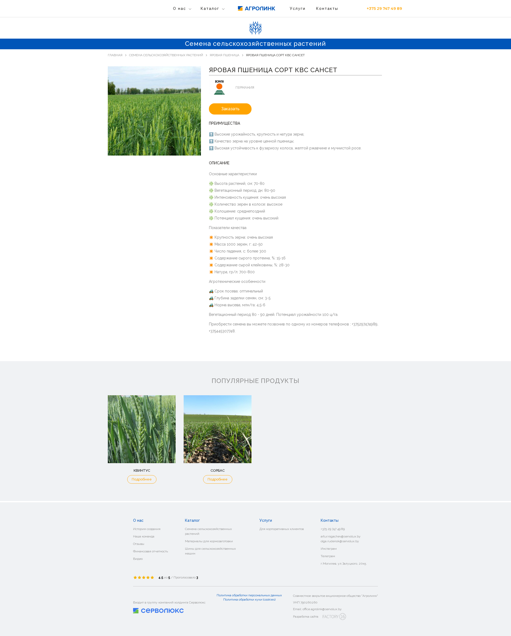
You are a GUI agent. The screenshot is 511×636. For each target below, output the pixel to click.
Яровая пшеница (224, 55)
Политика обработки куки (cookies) (249, 599)
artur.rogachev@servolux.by (341, 536)
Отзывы (138, 544)
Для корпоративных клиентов (281, 529)
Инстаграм (329, 549)
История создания (146, 529)
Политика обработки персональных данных (249, 595)
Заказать (230, 108)
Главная (115, 55)
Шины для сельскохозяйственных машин (210, 551)
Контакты (327, 8)
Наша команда (143, 536)
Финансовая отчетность (150, 551)
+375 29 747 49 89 (384, 8)
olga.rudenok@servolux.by (340, 541)
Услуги (298, 8)
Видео (138, 559)
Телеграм (328, 556)
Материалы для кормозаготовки (232, 29)
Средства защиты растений (228, 46)
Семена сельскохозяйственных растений (240, 21)
